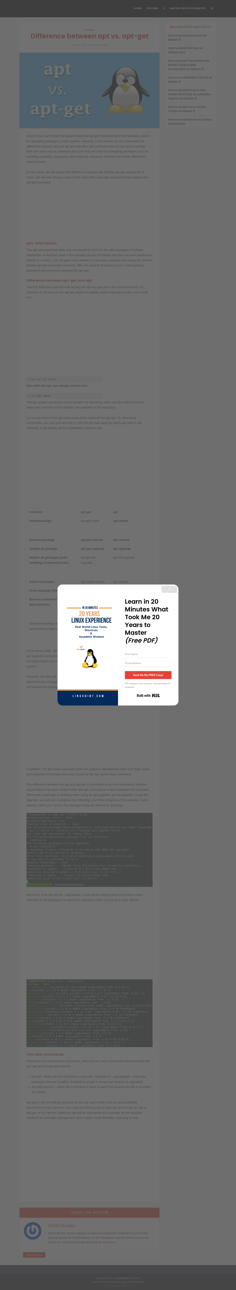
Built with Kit (148, 695)
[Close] (169, 589)
